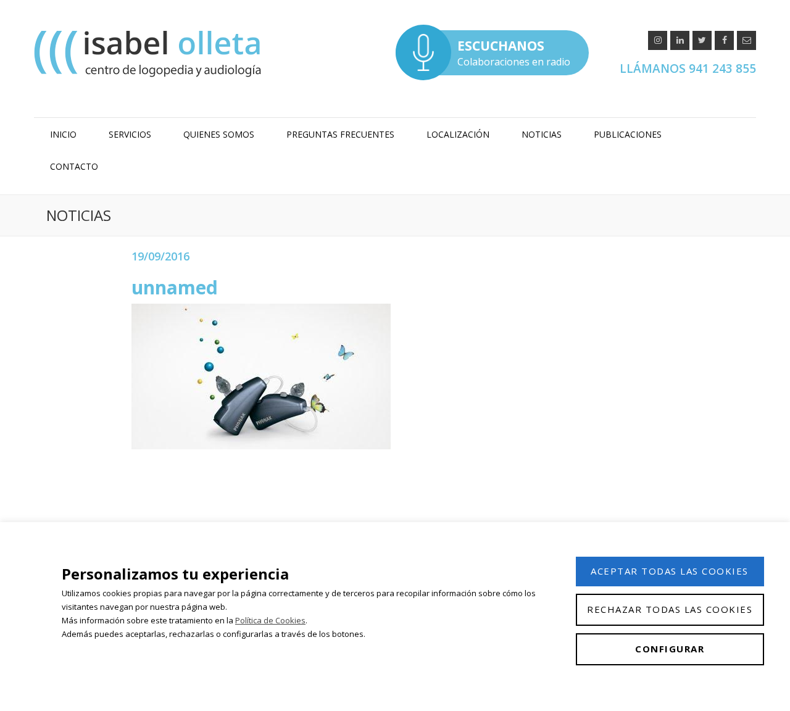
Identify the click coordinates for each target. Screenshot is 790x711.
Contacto (74, 166)
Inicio (63, 134)
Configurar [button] (669, 648)
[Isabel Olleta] (149, 53)
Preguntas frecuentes (340, 134)
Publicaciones (628, 134)
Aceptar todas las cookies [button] (670, 571)
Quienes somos (218, 134)
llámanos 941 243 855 (688, 68)
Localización (457, 134)
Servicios (130, 134)
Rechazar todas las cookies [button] (669, 609)
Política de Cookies (270, 620)
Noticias (542, 134)
